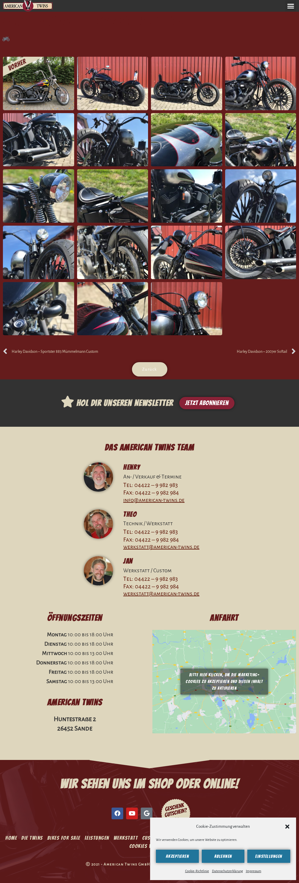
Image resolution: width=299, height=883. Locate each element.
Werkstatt (126, 838)
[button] (287, 827)
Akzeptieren (177, 856)
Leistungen (97, 838)
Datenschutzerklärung (227, 871)
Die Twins (32, 838)
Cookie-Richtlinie (197, 871)
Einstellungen (268, 856)
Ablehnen (223, 856)
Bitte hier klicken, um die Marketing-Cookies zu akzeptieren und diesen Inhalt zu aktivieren (224, 682)
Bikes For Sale (63, 838)
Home (11, 838)
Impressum (253, 871)
